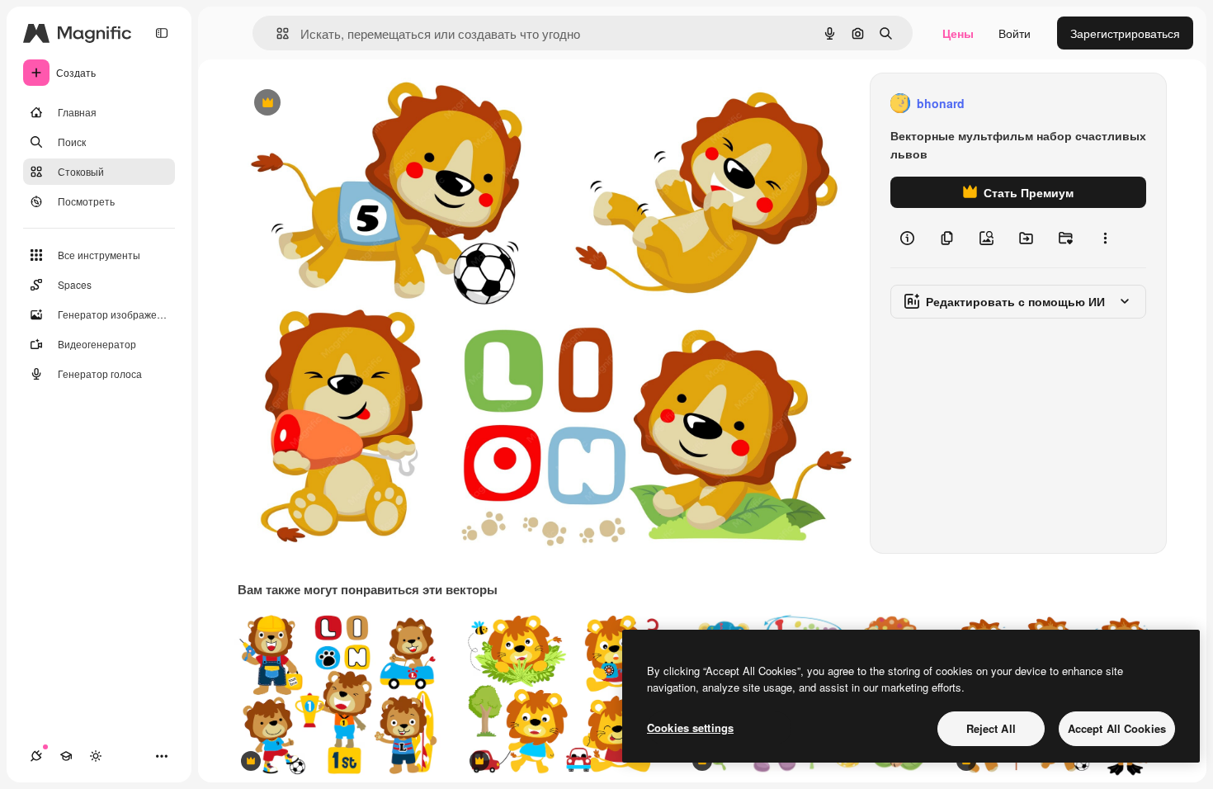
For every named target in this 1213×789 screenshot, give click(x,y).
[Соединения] (36, 756)
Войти (1014, 33)
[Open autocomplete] (276, 33)
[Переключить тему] (96, 756)
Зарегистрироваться (1125, 33)
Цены (958, 33)
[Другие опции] (1104, 237)
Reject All (991, 728)
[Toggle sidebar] (162, 33)
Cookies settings (690, 727)
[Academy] (66, 756)
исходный (348, 103)
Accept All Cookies (1117, 728)
